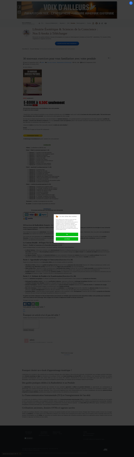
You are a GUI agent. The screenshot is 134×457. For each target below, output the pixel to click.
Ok (67, 234)
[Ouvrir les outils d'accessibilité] (131, 3)
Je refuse (67, 239)
